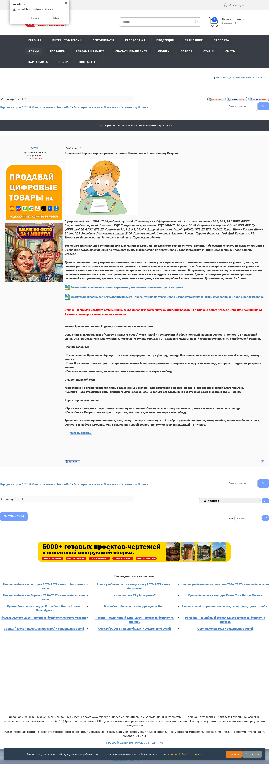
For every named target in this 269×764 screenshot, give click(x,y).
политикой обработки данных (185, 754)
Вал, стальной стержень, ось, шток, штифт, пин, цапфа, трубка (225, 606)
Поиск (259, 77)
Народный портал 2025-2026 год (19, 107)
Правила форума (245, 77)
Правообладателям (119, 742)
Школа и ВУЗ (63, 107)
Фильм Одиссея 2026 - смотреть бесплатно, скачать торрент (43, 617)
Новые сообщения (225, 77)
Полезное (47, 107)
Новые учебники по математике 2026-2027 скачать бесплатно (225, 584)
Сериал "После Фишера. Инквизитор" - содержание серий (44, 628)
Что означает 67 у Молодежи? (134, 595)
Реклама (141, 742)
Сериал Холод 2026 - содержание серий (225, 628)
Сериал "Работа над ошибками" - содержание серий (134, 628)
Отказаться (252, 754)
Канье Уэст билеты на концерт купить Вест (134, 606)
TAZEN (34, 148)
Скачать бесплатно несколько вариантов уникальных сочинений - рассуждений (127, 287)
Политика (156, 742)
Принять (234, 754)
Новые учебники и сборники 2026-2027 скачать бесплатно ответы (44, 597)
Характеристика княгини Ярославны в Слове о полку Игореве (110, 107)
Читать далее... (81, 432)
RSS (266, 77)
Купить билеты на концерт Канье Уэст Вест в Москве (225, 595)
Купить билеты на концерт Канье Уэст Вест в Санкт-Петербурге (44, 608)
